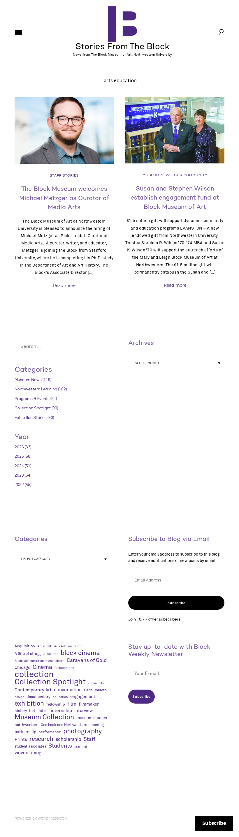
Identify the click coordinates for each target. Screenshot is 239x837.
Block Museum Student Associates (39, 661)
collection (34, 675)
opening (96, 725)
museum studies (91, 718)
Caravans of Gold (87, 660)
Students (60, 746)
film (71, 704)
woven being (28, 752)
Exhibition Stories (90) (34, 418)
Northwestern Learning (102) (41, 389)
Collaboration (64, 667)
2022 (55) (23, 485)
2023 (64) (23, 475)
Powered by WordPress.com (41, 818)
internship (61, 711)
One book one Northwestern (64, 725)
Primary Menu (18, 33)
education (60, 697)
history (21, 711)
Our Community (191, 175)
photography (82, 731)
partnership (25, 732)
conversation (68, 690)
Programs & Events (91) (36, 399)
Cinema (42, 667)
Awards (52, 653)
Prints (21, 739)
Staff (89, 739)
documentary (38, 697)
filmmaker (89, 704)
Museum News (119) (33, 380)
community (96, 683)
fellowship (55, 704)
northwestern (26, 725)
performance (49, 732)
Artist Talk (44, 646)
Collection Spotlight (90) (36, 408)
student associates (30, 746)
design (19, 697)
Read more (64, 285)
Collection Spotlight (50, 682)
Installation (38, 711)
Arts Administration (68, 646)
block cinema (80, 653)
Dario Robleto (95, 690)
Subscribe (176, 603)
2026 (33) (23, 447)
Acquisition (25, 646)
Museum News (157, 175)
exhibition (29, 704)
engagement (82, 697)
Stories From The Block (122, 47)
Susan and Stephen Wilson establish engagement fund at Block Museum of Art (175, 197)
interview (83, 711)
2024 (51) (23, 466)
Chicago (22, 667)
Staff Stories (64, 175)
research (41, 739)
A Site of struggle (30, 654)
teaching (80, 746)
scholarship (68, 739)
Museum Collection (44, 717)
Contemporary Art (33, 690)
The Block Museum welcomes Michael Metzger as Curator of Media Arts (64, 198)
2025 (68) (23, 456)
